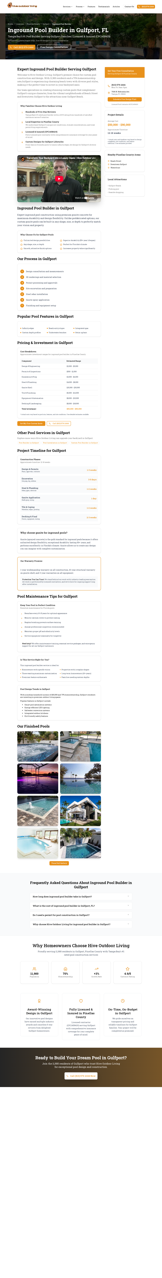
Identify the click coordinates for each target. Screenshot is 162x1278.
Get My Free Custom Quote (31, 423)
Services (66, 6)
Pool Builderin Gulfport (29, 443)
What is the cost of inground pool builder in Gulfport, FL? (64, 905)
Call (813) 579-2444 (23, 47)
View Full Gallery (59, 863)
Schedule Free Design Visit (124, 99)
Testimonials (104, 6)
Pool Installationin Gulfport (55, 443)
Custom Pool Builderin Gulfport (84, 443)
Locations (20, 24)
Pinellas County (33, 24)
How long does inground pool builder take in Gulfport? (62, 896)
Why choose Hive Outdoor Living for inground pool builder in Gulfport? (71, 924)
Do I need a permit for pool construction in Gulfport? (61, 915)
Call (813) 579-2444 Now (83, 1075)
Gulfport (46, 24)
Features (91, 6)
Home (10, 24)
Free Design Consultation (54, 47)
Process (79, 6)
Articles (116, 6)
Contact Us (129, 6)
